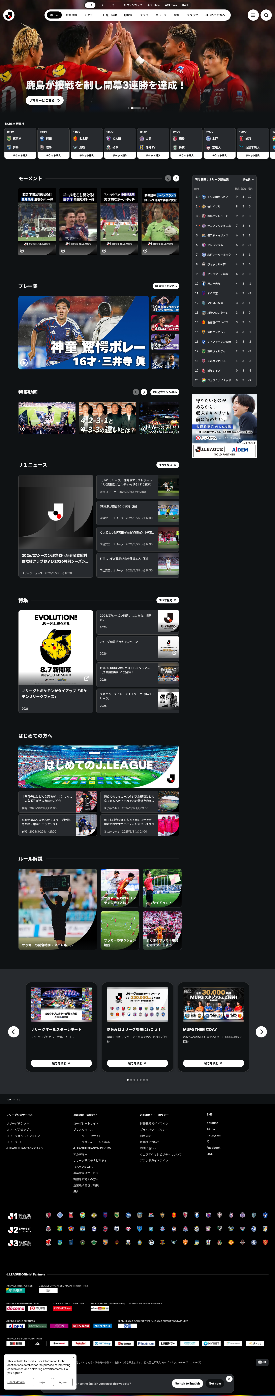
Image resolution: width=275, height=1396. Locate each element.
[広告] (224, 426)
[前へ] (168, 178)
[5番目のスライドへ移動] (140, 1080)
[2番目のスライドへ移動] (131, 108)
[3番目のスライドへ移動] (139, 108)
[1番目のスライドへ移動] (128, 108)
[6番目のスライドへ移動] (144, 1080)
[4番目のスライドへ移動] (146, 108)
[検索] (266, 15)
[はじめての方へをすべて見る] (98, 766)
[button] (253, 15)
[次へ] (176, 178)
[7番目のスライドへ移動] (147, 1080)
